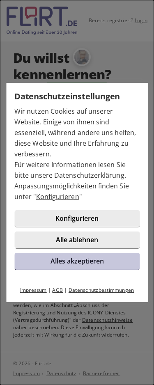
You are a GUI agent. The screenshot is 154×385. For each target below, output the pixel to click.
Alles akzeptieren (77, 261)
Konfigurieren (57, 196)
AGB (57, 289)
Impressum (33, 289)
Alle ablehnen (77, 239)
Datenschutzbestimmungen (101, 289)
